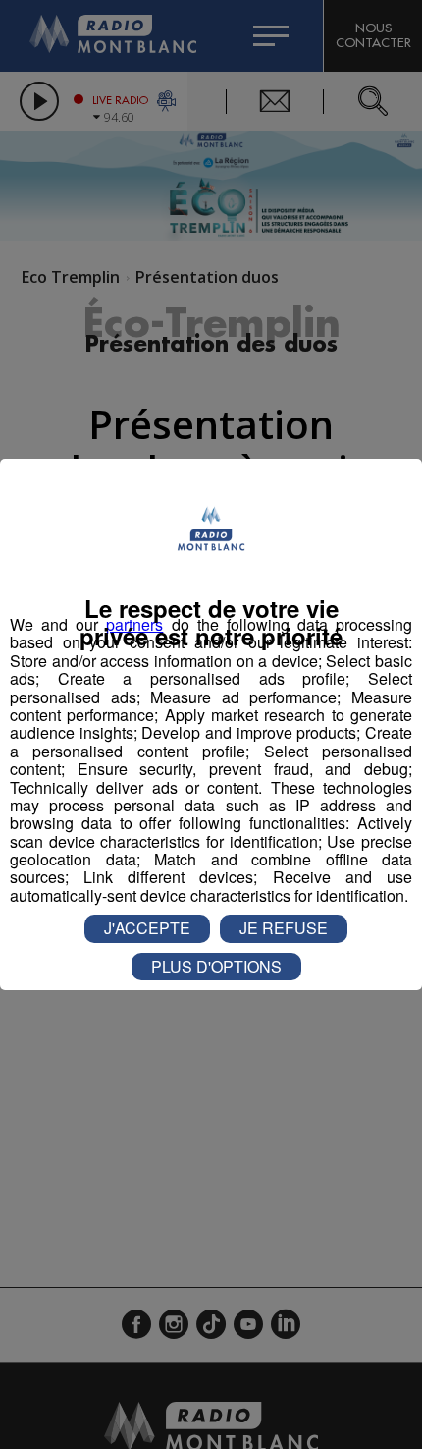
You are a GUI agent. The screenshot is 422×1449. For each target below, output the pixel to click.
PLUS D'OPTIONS (216, 966)
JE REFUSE (283, 928)
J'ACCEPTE (147, 928)
